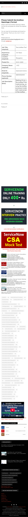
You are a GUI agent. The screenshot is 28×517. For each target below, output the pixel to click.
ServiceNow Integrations (7, 353)
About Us (3, 495)
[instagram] (26, 2)
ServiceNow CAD (6, 333)
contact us (8, 41)
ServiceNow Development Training (9, 346)
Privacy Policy (4, 499)
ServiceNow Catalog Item (7, 335)
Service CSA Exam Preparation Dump (10, 322)
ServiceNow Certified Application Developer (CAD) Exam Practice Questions (12, 445)
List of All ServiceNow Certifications (14, 229)
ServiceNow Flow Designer (8, 349)
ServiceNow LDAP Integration (8, 364)
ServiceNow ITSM (6, 358)
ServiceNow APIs (21, 328)
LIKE (24, 427)
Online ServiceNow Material (11, 313)
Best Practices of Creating (16, 297)
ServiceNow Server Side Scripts (12, 380)
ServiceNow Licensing (7, 367)
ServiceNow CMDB (6, 340)
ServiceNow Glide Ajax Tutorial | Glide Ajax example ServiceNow (16, 280)
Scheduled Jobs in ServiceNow (8, 317)
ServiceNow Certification (7, 337)
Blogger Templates (22, 506)
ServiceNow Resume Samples (8, 376)
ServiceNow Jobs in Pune (7, 362)
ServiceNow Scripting (19, 378)
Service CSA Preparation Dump (9, 324)
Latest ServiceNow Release (17, 310)
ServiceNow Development (8, 344)
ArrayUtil (4, 297)
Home (2, 493)
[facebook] (22, 2)
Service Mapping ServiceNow (8, 326)
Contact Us (3, 496)
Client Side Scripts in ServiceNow (9, 304)
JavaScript (4, 310)
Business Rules (5, 299)
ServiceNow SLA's (6, 382)
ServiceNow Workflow (7, 394)
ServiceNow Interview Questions (9, 355)
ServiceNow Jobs (18, 358)
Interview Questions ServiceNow (9, 308)
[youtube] (24, 2)
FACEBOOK (7, 427)
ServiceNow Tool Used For (10, 385)
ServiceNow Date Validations (8, 342)
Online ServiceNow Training (8, 315)
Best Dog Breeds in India (7, 487)
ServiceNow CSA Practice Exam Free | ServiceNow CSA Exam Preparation (16, 271)
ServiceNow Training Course (8, 389)
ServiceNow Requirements (8, 373)
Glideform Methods (18, 306)
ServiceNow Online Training (8, 369)
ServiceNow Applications (10, 331)
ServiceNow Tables (19, 382)
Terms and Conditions (6, 501)
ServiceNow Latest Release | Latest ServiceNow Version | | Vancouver (15, 263)
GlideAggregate (5, 306)
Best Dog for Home (5, 486)
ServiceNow (22, 326)
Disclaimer (3, 498)
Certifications (5, 301)
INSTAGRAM (7, 434)
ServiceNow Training (6, 387)
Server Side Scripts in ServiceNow (9, 319)
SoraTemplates (9, 506)
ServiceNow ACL (8, 328)
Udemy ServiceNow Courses (8, 396)
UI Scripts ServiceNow (7, 398)
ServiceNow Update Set (7, 391)
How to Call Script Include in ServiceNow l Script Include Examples (16, 255)
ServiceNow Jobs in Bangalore (8, 360)
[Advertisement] (14, 141)
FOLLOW (24, 434)
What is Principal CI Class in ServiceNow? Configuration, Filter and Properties (16, 461)
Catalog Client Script (18, 299)
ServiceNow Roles (6, 378)
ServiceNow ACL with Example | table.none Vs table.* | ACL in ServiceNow (16, 288)
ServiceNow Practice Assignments (9, 371)
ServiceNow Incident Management (9, 351)
